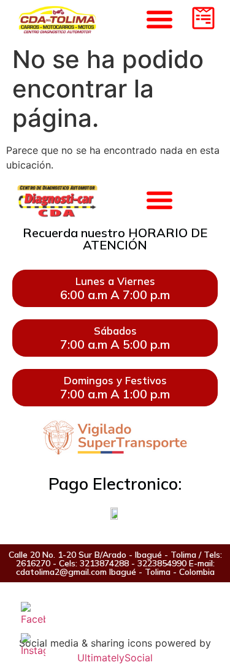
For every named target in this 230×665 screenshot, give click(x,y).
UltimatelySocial (115, 658)
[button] (159, 199)
